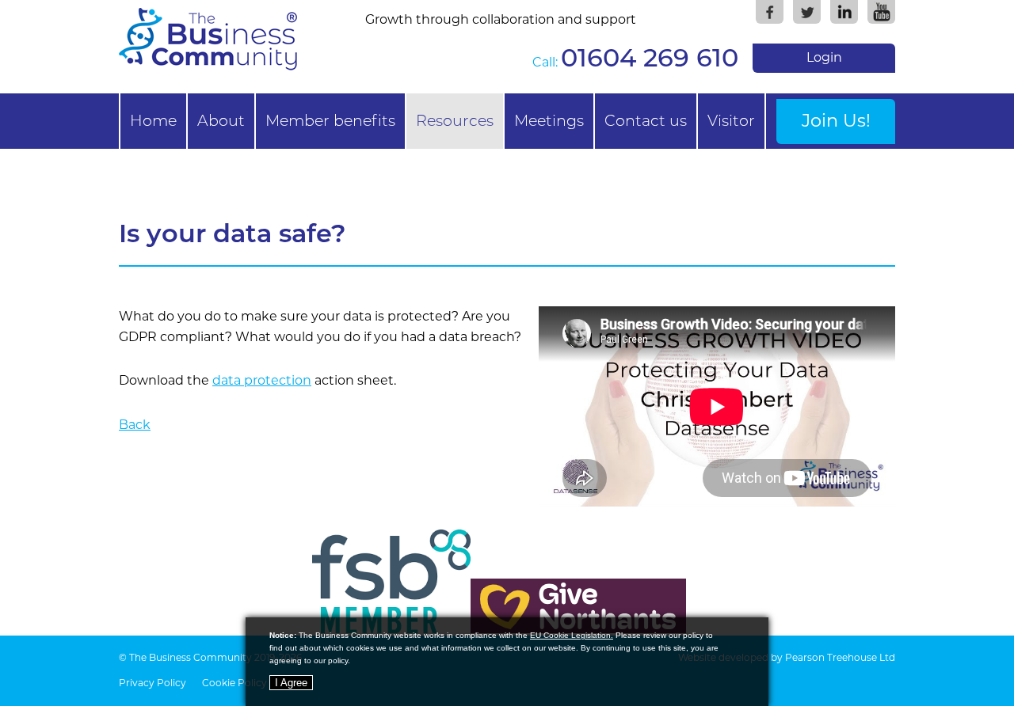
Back (135, 424)
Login (824, 57)
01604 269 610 (649, 57)
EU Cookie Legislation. (571, 635)
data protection (261, 380)
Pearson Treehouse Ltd (840, 657)
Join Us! (836, 120)
